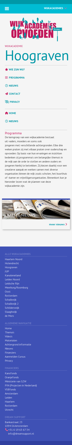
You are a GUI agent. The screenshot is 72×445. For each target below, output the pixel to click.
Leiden (8, 397)
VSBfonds (10, 389)
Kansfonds (11, 373)
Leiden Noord (12, 279)
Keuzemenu (7, 8)
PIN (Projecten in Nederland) (21, 385)
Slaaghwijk (11, 311)
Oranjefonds (12, 377)
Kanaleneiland (13, 275)
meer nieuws (57, 224)
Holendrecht (12, 263)
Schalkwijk (10, 299)
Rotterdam (11, 295)
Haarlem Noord (13, 259)
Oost (8, 291)
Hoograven (37, 55)
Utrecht (9, 409)
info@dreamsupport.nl (21, 433)
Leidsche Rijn (12, 283)
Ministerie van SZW (15, 381)
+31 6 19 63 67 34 (18, 429)
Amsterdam (11, 393)
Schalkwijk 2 (12, 303)
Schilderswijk (12, 307)
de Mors (9, 315)
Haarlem (10, 401)
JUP (7, 271)
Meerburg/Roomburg (16, 287)
